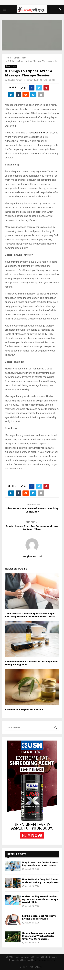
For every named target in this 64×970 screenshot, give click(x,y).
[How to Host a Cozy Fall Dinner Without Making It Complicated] (13, 883)
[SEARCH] (55, 727)
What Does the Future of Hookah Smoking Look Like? (32, 510)
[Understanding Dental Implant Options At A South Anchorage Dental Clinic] (13, 900)
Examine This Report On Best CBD (25, 709)
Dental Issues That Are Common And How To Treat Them (32, 528)
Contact (23, 967)
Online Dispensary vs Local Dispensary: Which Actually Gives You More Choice (38, 936)
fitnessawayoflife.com (45, 960)
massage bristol (36, 132)
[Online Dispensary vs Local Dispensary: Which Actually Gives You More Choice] (13, 936)
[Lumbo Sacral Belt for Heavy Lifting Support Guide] (13, 919)
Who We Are (36, 967)
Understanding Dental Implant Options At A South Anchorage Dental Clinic (40, 899)
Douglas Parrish (15, 80)
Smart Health (11, 66)
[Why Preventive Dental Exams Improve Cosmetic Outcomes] (13, 866)
